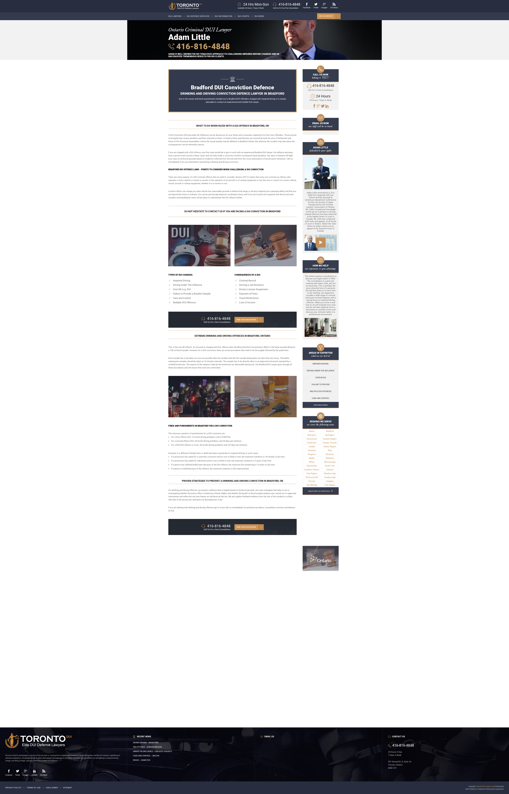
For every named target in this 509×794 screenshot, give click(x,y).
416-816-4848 (202, 46)
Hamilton (312, 450)
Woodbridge (312, 485)
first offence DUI (183, 437)
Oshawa (329, 469)
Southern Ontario (311, 469)
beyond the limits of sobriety (184, 194)
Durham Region (330, 439)
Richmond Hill (312, 477)
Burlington (329, 435)
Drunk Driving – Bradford (145, 743)
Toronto (311, 481)
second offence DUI (185, 441)
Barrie (311, 431)
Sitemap (67, 788)
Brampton (312, 435)
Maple (312, 458)
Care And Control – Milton (146, 756)
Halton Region (330, 446)
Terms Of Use (34, 788)
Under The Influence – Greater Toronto (152, 751)
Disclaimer (52, 788)
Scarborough (329, 477)
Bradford (330, 431)
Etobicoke (311, 443)
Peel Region (312, 473)
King (330, 450)
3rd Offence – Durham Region (147, 747)
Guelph (312, 446)
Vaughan (330, 481)
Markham (330, 458)
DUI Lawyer (254, 102)
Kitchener (330, 454)
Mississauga (329, 462)
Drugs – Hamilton (141, 760)
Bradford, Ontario (247, 141)
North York (330, 466)
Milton (312, 462)
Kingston (312, 454)
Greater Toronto (330, 443)
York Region (329, 485)
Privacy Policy (13, 788)
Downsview (312, 439)
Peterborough (330, 473)
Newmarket (312, 466)
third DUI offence (183, 445)
